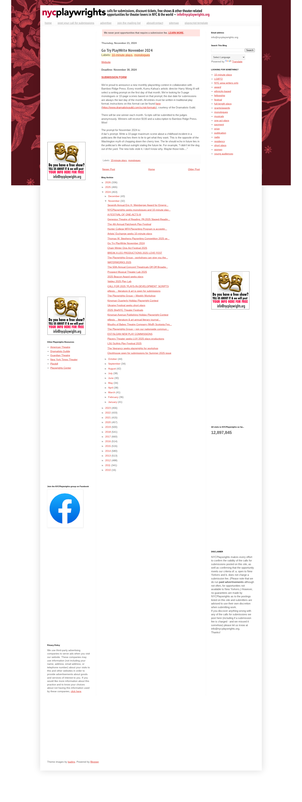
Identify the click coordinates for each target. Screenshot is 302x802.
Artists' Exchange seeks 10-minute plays (129, 233)
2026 (108, 182)
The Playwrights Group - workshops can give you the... (137, 257)
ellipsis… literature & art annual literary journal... (133, 319)
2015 (108, 446)
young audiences (223, 153)
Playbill (54, 363)
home (48, 23)
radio (217, 137)
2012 (108, 460)
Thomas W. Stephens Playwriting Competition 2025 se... (138, 238)
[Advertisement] (69, 84)
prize (217, 128)
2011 (108, 465)
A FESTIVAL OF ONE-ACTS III (124, 214)
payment (219, 124)
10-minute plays (122, 55)
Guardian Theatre (60, 355)
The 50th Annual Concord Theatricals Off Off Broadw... (137, 267)
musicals (219, 116)
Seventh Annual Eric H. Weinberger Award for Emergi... (137, 205)
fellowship (219, 95)
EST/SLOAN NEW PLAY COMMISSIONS (129, 334)
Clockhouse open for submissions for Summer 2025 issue (139, 353)
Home (151, 169)
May (111, 383)
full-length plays (223, 103)
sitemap (174, 23)
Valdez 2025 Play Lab (119, 281)
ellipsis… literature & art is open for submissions (133, 291)
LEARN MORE (176, 32)
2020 (108, 422)
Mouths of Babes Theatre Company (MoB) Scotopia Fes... (139, 324)
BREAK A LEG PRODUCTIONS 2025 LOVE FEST (134, 252)
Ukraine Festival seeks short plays (126, 305)
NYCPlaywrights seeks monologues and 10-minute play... (139, 209)
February (113, 397)
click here (76, 691)
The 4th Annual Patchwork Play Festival (129, 224)
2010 (108, 470)
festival (218, 99)
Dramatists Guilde (60, 351)
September (114, 363)
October (113, 359)
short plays (220, 145)
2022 (108, 412)
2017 (108, 436)
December (114, 196)
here (158, 103)
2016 (108, 441)
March (112, 392)
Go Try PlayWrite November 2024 (126, 243)
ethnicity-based (222, 91)
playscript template (196, 23)
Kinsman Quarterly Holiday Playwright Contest (132, 300)
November (114, 200)
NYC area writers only (226, 82)
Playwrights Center (60, 367)
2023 (108, 408)
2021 (108, 417)
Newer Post (108, 169)
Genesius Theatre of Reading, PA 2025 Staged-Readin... (138, 219)
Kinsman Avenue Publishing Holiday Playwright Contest (137, 314)
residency (219, 141)
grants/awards (222, 107)
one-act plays (221, 120)
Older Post (194, 169)
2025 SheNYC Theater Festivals (125, 310)
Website (106, 62)
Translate (237, 61)
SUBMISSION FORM (114, 77)
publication (220, 132)
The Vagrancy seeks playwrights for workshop (132, 348)
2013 (108, 455)
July (110, 373)
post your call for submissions (76, 23)
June (111, 378)
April (111, 387)
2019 (108, 427)
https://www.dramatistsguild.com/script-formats (129, 107)
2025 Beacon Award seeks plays (125, 276)
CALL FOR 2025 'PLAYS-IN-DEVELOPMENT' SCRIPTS (138, 286)
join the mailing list (129, 23)
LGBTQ (218, 78)
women (218, 149)
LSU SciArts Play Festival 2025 (124, 343)
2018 (108, 431)
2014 (108, 451)
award (217, 87)
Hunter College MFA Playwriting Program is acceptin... (137, 228)
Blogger (94, 761)
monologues (142, 55)
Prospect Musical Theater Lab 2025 (127, 271)
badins (71, 761)
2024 (108, 192)
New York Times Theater (64, 359)
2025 (108, 187)
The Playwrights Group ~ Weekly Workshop (131, 295)
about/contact (154, 23)
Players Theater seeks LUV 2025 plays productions (135, 338)
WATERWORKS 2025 (119, 262)
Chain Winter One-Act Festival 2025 (127, 248)
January (113, 402)
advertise (106, 23)
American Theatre (60, 347)
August (112, 368)
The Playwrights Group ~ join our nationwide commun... (138, 329)
